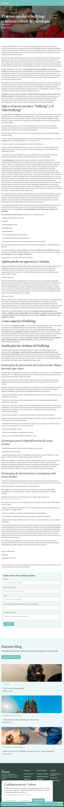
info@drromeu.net (55, 780)
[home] (4, 3)
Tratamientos (27, 776)
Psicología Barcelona (42, 774)
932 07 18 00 (53, 778)
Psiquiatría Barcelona (42, 776)
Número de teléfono (9, 587)
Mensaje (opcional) (9, 612)
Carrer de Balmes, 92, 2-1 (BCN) (56, 774)
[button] (62, 3)
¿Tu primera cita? (28, 774)
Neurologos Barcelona (40, 779)
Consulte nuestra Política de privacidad (17, 795)
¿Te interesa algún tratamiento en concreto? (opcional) (20, 604)
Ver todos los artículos (11, 657)
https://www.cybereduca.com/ (12, 499)
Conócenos (27, 779)
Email (5, 596)
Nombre (5, 579)
